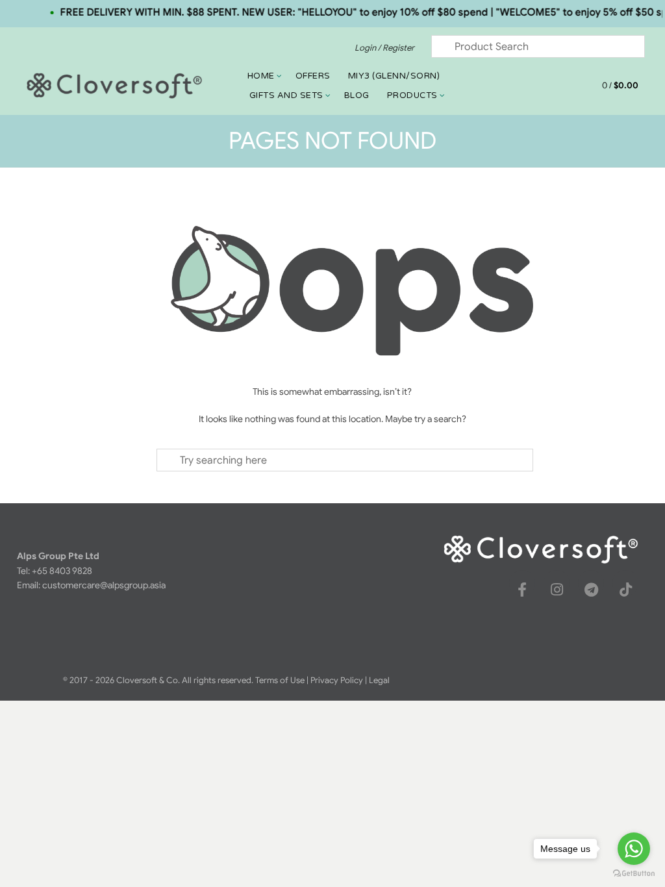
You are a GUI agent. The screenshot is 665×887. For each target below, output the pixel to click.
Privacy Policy (336, 680)
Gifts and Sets (286, 95)
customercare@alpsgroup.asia (104, 585)
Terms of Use (280, 680)
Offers (313, 76)
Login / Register (384, 47)
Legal (379, 680)
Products (412, 95)
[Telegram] (591, 589)
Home (261, 76)
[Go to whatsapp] (634, 848)
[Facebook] (522, 589)
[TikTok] (625, 589)
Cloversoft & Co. (148, 680)
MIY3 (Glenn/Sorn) (394, 76)
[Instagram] (557, 589)
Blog (357, 95)
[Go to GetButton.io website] (634, 873)
